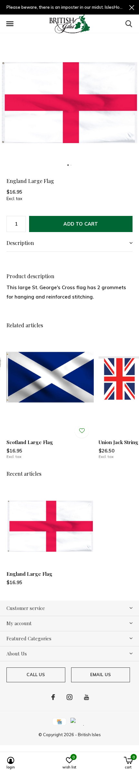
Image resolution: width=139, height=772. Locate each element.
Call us (36, 674)
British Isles (89, 734)
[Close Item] (131, 7)
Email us (100, 674)
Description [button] (20, 242)
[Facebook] (53, 697)
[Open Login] (82, 431)
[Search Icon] (128, 23)
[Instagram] (69, 697)
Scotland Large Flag (29, 442)
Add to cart (80, 224)
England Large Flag (29, 574)
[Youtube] (86, 697)
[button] (9, 24)
